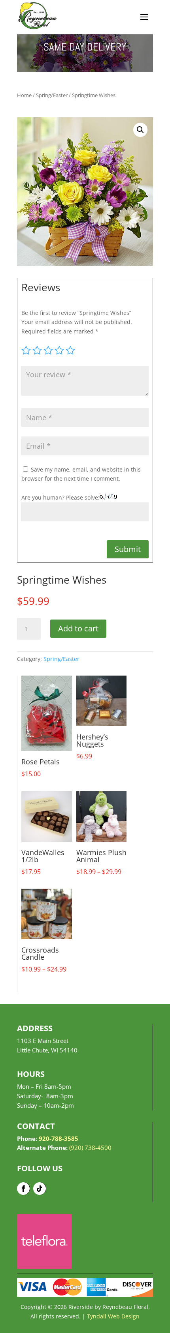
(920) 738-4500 (90, 1147)
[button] (140, 130)
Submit (128, 549)
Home (24, 95)
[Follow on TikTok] (39, 1188)
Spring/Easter (52, 95)
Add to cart (78, 628)
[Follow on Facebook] (23, 1188)
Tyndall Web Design (113, 1316)
